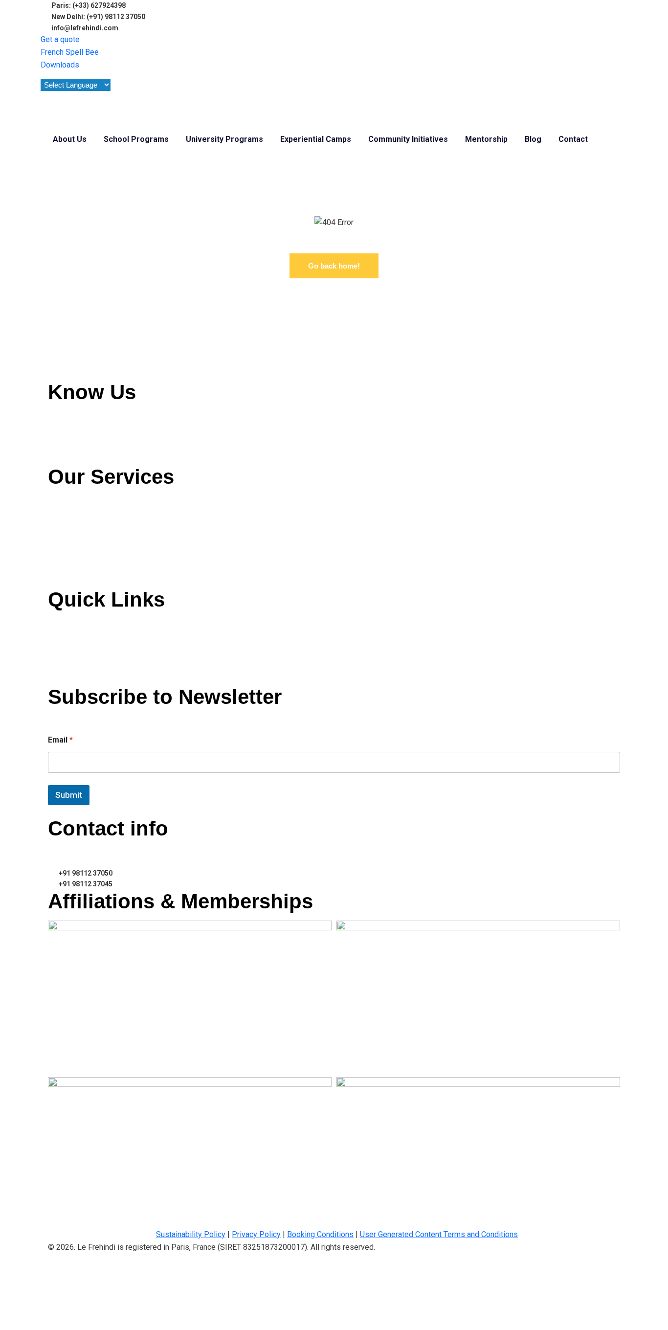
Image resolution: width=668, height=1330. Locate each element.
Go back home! (334, 266)
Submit (68, 795)
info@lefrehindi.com (92, 853)
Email (60, 739)
